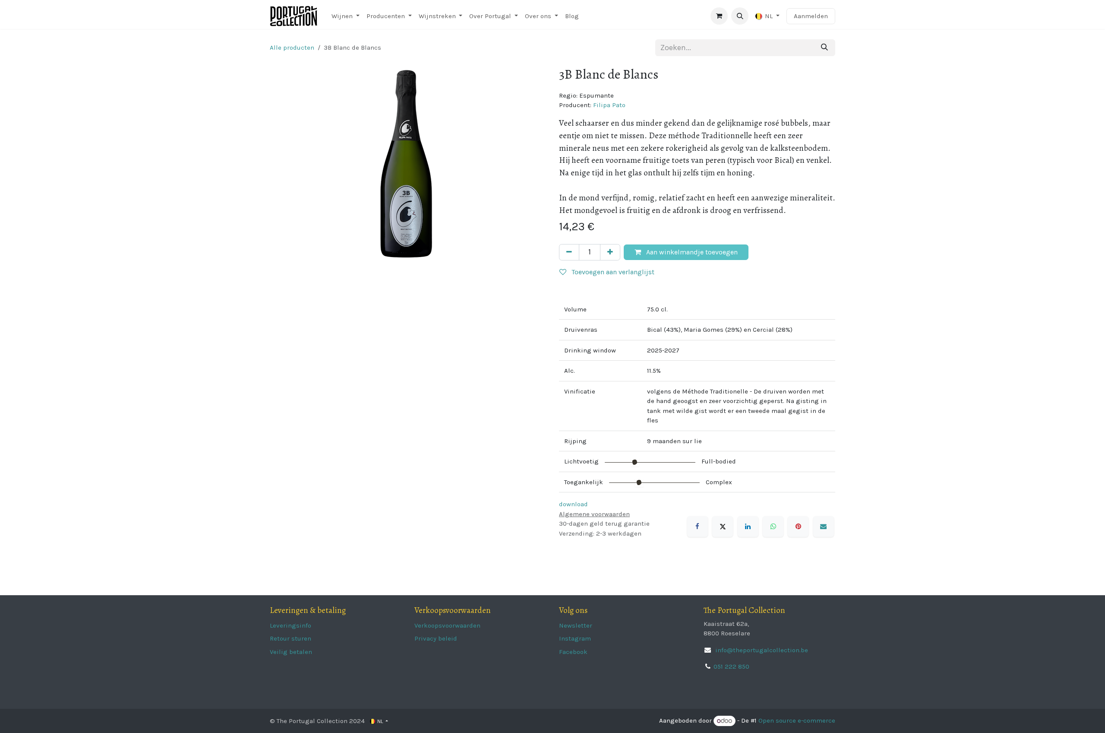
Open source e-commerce (796, 721)
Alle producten (292, 47)
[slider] (635, 462)
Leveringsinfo (290, 625)
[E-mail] (823, 526)
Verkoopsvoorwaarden (447, 625)
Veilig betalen (291, 652)
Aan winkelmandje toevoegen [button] (691, 252)
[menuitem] (345, 16)
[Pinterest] (798, 526)
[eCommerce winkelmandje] (719, 16)
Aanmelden (811, 16)
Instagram (575, 638)
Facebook (573, 652)
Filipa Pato (609, 105)
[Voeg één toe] (610, 252)
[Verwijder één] (569, 252)
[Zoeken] (824, 47)
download (573, 504)
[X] (722, 526)
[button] (739, 16)
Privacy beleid (435, 638)
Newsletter (575, 625)
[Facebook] (697, 526)
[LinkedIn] (748, 526)
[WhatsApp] (773, 526)
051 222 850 (731, 666)
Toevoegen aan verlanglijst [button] (612, 272)
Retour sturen (290, 638)
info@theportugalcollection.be (761, 650)
